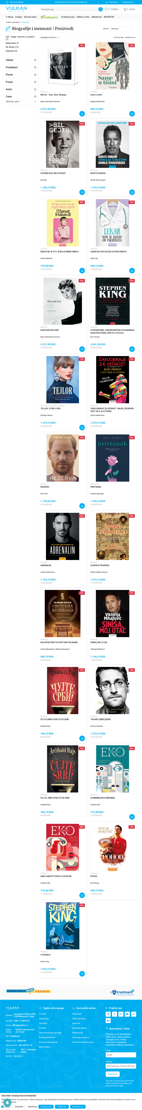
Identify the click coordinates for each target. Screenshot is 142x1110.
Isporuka (76, 1023)
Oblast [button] (9, 60)
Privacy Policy (123, 1083)
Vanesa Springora (97, 494)
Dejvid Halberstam (97, 415)
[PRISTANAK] (112, 458)
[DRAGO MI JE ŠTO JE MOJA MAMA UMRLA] (62, 222)
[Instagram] (120, 1014)
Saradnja (43, 1023)
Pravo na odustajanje (48, 1042)
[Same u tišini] (112, 65)
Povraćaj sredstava (80, 1037)
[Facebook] (108, 1014)
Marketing (32, 1107)
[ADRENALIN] (62, 536)
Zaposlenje (44, 1018)
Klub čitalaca (44, 1047)
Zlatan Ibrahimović (47, 572)
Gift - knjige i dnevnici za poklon (52, 406)
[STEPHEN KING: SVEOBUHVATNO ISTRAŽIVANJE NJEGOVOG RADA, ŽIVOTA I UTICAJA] (112, 301)
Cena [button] (9, 96)
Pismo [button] (9, 74)
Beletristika (94, 484)
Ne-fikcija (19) (12, 47)
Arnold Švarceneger (98, 180)
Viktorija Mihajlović (97, 649)
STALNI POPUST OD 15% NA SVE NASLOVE (71, 2)
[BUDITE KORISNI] (112, 144)
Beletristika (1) (12, 43)
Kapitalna (44, 92)
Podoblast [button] (12, 67)
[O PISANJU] (62, 925)
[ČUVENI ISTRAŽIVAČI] (112, 536)
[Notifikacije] (7, 1103)
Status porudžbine (17, 2)
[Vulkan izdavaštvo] (16, 9)
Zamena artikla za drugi (82, 1042)
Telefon (109, 1061)
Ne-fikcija (93, 92)
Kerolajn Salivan (46, 415)
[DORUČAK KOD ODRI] (62, 301)
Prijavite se (112, 1074)
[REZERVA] (62, 458)
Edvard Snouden (96, 726)
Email (108, 1050)
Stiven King (44, 962)
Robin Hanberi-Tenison (98, 572)
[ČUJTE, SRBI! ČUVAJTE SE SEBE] (62, 768)
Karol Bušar (94, 883)
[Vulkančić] (49, 16)
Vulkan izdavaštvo (13, 22)
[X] (114, 1014)
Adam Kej (94, 258)
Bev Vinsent (95, 337)
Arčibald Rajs (45, 726)
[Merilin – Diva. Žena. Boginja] (62, 65)
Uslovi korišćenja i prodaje (50, 1033)
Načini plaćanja (78, 1018)
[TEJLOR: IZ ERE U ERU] (62, 379)
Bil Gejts (43, 180)
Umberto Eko (95, 805)
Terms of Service (112, 1086)
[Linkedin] (108, 1020)
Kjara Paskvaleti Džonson (50, 102)
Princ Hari (44, 494)
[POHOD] (112, 847)
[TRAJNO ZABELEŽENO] (112, 690)
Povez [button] (9, 81)
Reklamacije (77, 1033)
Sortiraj (105, 29)
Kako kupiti (77, 1014)
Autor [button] (9, 89)
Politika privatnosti (47, 1037)
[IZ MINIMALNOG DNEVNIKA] (112, 768)
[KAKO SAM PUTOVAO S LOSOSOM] (62, 847)
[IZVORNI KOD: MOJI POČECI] (62, 144)
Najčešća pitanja (79, 1028)
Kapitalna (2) (11, 51)
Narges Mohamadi (97, 102)
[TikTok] (133, 1014)
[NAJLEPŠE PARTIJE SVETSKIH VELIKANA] (62, 613)
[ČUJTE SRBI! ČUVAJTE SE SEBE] (62, 690)
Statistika (19, 1107)
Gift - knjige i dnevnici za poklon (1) (20, 38)
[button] (129, 9)
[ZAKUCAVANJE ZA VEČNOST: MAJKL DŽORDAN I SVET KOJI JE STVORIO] (112, 379)
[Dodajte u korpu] (82, 114)
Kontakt (42, 1028)
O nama (42, 1014)
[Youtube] (127, 1014)
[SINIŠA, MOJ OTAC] (112, 613)
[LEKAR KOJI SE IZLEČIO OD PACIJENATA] (112, 222)
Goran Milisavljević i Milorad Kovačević (55, 649)
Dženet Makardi (46, 258)
